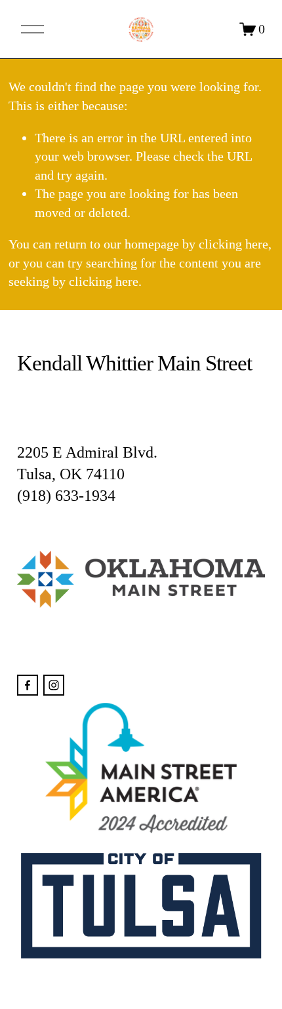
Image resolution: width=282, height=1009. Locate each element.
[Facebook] (27, 685)
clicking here (233, 244)
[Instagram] (53, 685)
